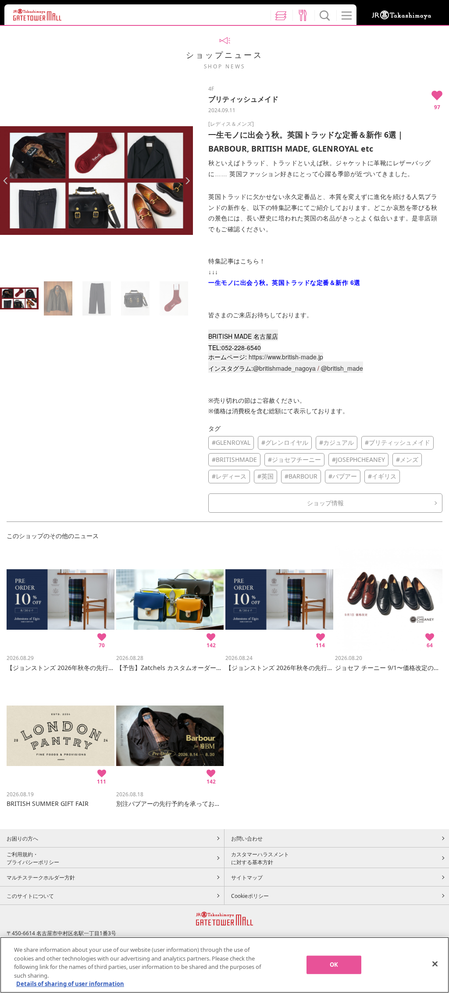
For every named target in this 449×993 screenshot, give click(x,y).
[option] (96, 180)
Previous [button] (5, 181)
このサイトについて (30, 895)
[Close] (435, 964)
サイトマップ (247, 877)
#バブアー (342, 476)
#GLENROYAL (231, 442)
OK (334, 964)
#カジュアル (336, 442)
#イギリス (382, 476)
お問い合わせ (247, 838)
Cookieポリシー (250, 895)
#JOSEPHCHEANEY (358, 459)
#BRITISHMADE (234, 459)
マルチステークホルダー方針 (41, 877)
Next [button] (187, 181)
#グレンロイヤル (284, 442)
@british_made (342, 368)
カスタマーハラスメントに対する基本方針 (260, 858)
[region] (224, 965)
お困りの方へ (22, 838)
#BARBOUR (301, 476)
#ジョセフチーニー (294, 459)
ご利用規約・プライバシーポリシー (33, 858)
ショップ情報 (325, 503)
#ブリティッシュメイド (397, 442)
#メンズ (407, 459)
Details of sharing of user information (70, 984)
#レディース (229, 476)
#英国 (265, 476)
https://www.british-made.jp (286, 356)
